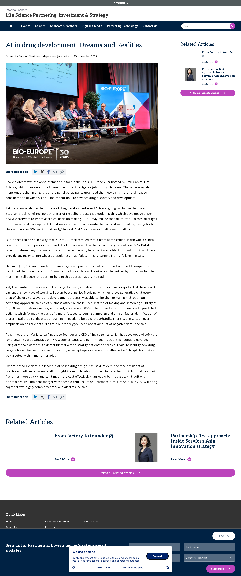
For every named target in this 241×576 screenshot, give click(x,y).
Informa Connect (16, 10)
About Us (11, 527)
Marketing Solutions (57, 521)
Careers (50, 527)
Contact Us (91, 521)
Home (9, 521)
